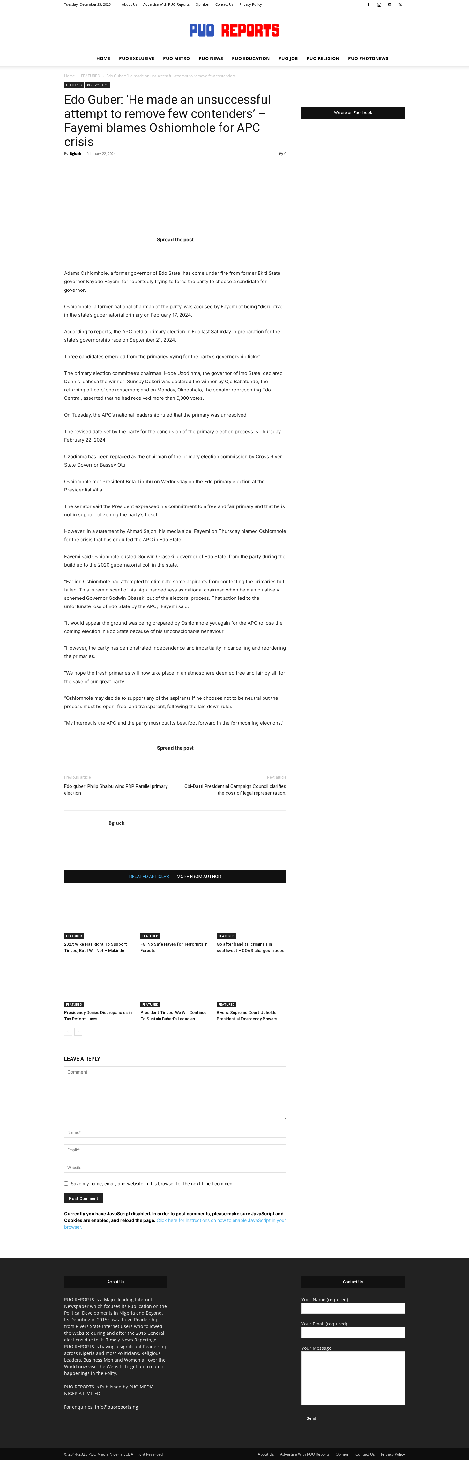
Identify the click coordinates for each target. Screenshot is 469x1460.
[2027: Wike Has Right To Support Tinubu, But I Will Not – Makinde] (99, 915)
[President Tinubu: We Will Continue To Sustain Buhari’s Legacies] (175, 983)
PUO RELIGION (323, 58)
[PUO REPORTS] (234, 30)
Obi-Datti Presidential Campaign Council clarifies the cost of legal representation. (235, 790)
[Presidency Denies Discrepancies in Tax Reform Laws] (99, 983)
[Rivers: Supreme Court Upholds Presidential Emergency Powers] (251, 983)
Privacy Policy (250, 4)
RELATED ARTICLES (149, 876)
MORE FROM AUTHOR (199, 876)
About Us (129, 4)
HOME (103, 58)
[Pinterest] (187, 252)
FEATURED (90, 76)
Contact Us (224, 4)
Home (69, 76)
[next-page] (78, 1032)
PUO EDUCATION (251, 58)
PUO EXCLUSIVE (136, 58)
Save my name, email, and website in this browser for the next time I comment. (153, 1183)
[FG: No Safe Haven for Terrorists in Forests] (175, 915)
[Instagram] (379, 4)
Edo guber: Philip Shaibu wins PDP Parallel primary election (116, 790)
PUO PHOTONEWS (368, 58)
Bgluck (75, 153)
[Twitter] (400, 4)
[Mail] (389, 4)
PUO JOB (288, 58)
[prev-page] (68, 1032)
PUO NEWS (211, 58)
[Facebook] (368, 4)
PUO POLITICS (97, 85)
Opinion (202, 4)
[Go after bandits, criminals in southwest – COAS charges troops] (251, 915)
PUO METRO (176, 58)
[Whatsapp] (212, 252)
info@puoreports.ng (116, 1407)
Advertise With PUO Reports (166, 4)
